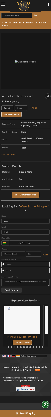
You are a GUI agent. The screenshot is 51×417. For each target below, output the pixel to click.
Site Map (29, 370)
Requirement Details (9, 277)
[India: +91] (5, 242)
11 (39, 347)
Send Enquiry (27, 413)
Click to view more (9, 154)
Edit (35, 108)
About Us (16, 367)
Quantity (4, 249)
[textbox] (17, 15)
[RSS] (37, 370)
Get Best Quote (22, 342)
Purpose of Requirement (11, 260)
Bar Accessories (26, 22)
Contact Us (16, 370)
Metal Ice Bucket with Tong (22, 336)
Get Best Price (11, 114)
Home (4, 22)
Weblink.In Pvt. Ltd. (34, 381)
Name (3, 216)
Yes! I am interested (25, 194)
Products (13, 22)
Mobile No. (5, 238)
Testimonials (41, 367)
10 (36, 347)
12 (42, 347)
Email (3, 227)
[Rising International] (24, 6)
